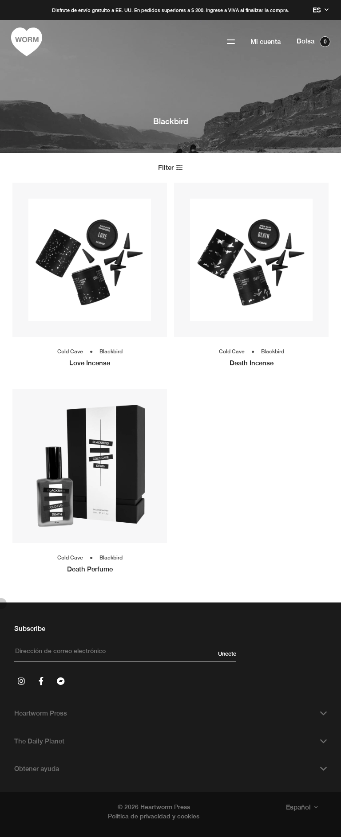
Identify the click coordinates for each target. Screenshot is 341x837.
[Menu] (231, 42)
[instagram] (21, 681)
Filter (166, 167)
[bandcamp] (60, 681)
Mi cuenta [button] (265, 41)
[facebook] (41, 681)
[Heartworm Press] (26, 41)
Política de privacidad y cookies (153, 816)
